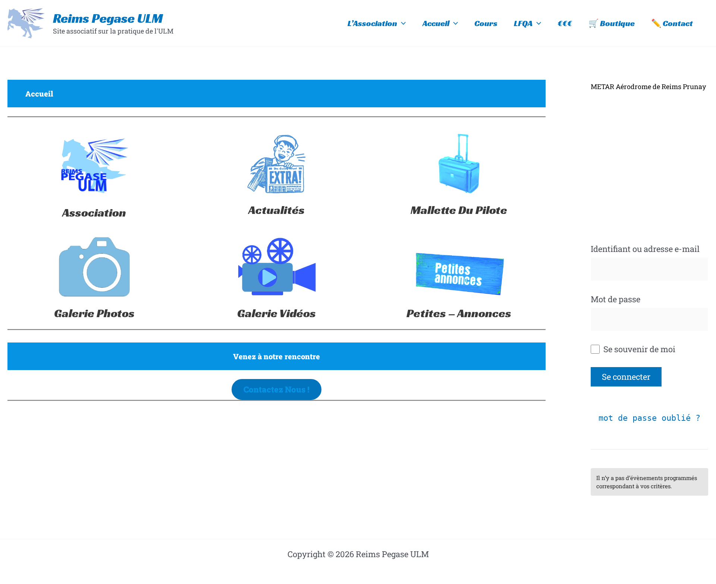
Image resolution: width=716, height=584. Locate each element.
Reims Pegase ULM (108, 18)
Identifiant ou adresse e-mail (645, 248)
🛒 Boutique (611, 23)
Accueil (436, 23)
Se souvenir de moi (638, 349)
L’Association (372, 23)
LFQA (523, 23)
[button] (401, 23)
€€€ (565, 23)
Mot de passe (615, 299)
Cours (485, 23)
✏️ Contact (672, 23)
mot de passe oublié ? (649, 418)
